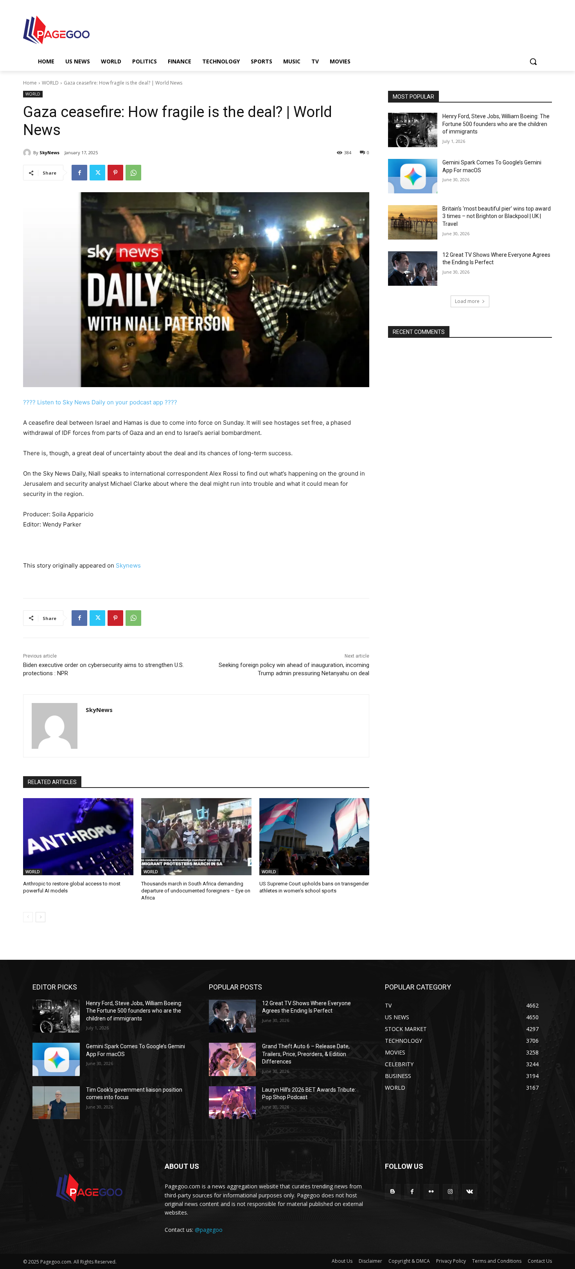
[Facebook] (79, 172)
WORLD (50, 82)
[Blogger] (392, 1191)
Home (30, 82)
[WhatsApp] (133, 172)
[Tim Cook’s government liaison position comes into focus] (56, 1102)
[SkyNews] (28, 153)
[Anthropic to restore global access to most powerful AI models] (78, 836)
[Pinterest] (115, 172)
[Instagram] (450, 1191)
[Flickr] (431, 1191)
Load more (467, 301)
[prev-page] (28, 917)
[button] (533, 61)
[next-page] (40, 917)
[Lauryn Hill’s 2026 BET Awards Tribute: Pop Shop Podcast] (232, 1102)
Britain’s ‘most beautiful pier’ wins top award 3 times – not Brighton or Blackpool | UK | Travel (496, 216)
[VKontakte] (469, 1191)
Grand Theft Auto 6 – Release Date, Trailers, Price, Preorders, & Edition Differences (306, 1054)
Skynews (128, 565)
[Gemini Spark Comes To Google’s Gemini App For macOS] (412, 176)
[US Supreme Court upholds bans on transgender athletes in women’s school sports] (314, 836)
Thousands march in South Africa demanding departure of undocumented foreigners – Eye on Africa (195, 891)
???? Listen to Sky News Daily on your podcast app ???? (100, 402)
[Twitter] (97, 172)
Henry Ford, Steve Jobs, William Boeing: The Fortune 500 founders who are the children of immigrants (496, 124)
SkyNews (49, 152)
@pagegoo (209, 1229)
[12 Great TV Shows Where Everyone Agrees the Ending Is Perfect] (412, 268)
